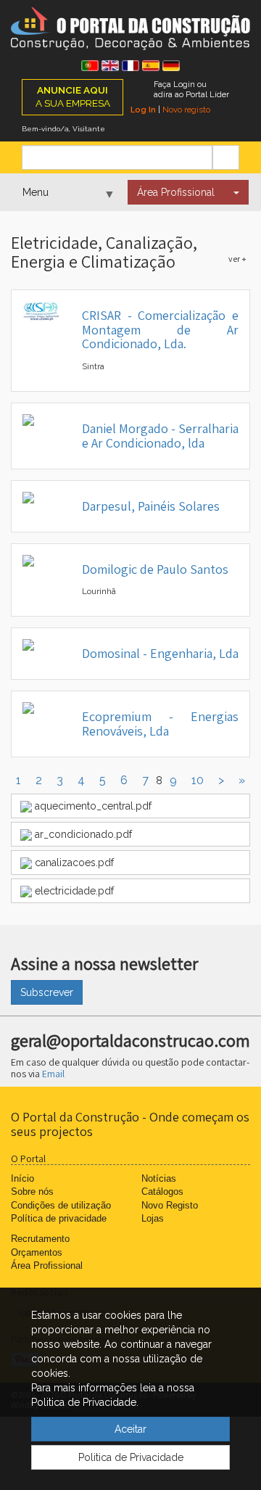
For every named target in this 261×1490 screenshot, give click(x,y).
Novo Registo (169, 1205)
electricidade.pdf (73, 891)
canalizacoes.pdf (73, 862)
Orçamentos (36, 1252)
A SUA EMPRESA (73, 96)
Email (53, 1073)
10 (197, 780)
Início (22, 1178)
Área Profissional (176, 192)
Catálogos (162, 1191)
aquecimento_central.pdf (92, 806)
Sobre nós (32, 1191)
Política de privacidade (59, 1218)
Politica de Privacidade (130, 1457)
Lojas (152, 1218)
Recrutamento (40, 1238)
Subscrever (46, 992)
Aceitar (130, 1429)
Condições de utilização (61, 1205)
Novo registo (186, 109)
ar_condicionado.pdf (82, 834)
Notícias (158, 1178)
